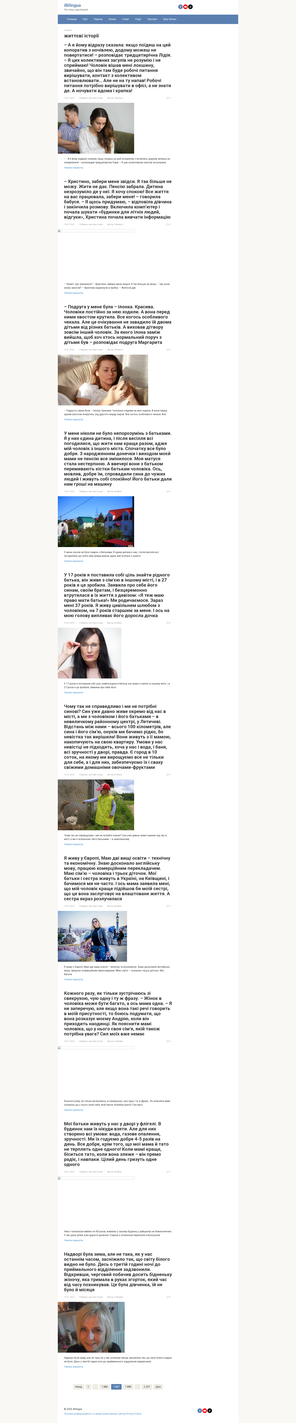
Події (138, 19)
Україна (98, 19)
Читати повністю (73, 167)
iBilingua (72, 5)
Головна (72, 19)
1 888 (128, 1386)
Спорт (125, 19)
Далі (158, 1386)
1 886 (105, 1386)
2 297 (147, 1386)
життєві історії (95, 98)
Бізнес (112, 19)
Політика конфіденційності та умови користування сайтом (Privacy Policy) (103, 1414)
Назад (78, 1386)
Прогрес (152, 19)
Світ (85, 19)
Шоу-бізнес (169, 19)
